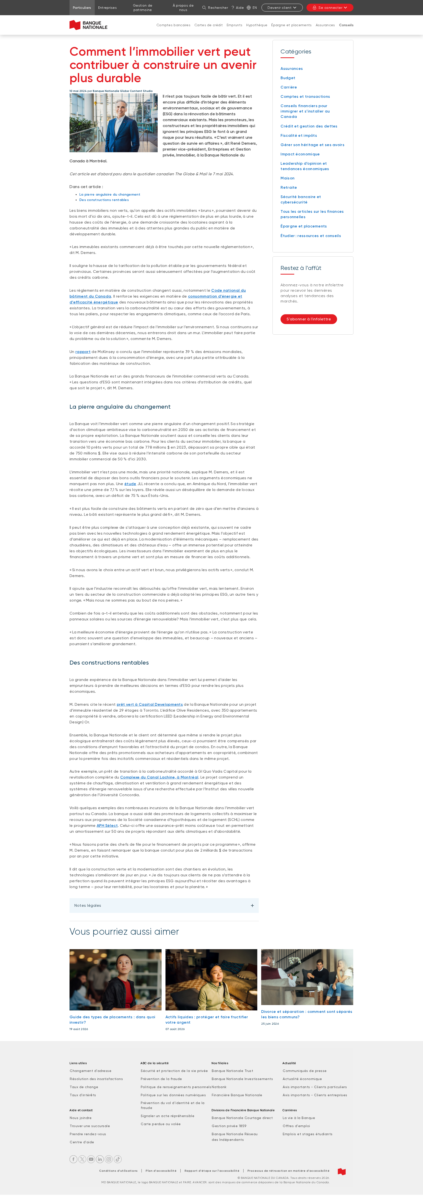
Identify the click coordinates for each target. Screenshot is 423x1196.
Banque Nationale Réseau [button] (235, 1134)
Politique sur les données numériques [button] (173, 1095)
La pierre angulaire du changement (109, 194)
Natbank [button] (219, 1087)
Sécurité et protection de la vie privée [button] (174, 1071)
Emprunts (234, 25)
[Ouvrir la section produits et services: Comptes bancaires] (174, 30)
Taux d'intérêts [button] (83, 1095)
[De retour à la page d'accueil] (88, 25)
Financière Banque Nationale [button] (237, 1095)
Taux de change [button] (84, 1087)
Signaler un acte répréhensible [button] (167, 1116)
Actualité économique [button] (302, 1079)
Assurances (325, 25)
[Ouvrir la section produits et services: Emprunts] (234, 30)
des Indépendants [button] (228, 1140)
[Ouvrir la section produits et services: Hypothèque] (257, 30)
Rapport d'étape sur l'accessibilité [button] (212, 1170)
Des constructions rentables (104, 200)
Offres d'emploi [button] (296, 1126)
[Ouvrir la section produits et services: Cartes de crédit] (209, 30)
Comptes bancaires (173, 25)
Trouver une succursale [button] (90, 1126)
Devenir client (280, 8)
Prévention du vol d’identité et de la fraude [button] (173, 1105)
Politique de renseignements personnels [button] (176, 1087)
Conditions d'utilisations (118, 1170)
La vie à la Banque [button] (299, 1118)
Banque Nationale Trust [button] (232, 1071)
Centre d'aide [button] (82, 1142)
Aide (240, 8)
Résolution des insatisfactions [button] (96, 1079)
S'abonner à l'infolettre (309, 319)
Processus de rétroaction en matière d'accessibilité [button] (288, 1170)
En (255, 8)
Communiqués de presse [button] (305, 1071)
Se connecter (330, 8)
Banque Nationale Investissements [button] (242, 1079)
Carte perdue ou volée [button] (161, 1124)
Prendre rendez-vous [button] (88, 1134)
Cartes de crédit (208, 25)
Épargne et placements (291, 25)
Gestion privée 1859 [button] (229, 1126)
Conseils (346, 25)
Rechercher (218, 8)
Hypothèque (256, 25)
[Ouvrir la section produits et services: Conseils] (346, 30)
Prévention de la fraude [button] (161, 1079)
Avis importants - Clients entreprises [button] (315, 1095)
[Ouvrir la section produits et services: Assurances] (325, 30)
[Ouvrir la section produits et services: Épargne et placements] (292, 30)
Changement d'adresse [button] (90, 1071)
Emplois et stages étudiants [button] (308, 1134)
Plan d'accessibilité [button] (161, 1170)
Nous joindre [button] (81, 1118)
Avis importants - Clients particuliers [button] (315, 1087)
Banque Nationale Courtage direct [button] (242, 1118)
